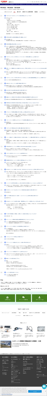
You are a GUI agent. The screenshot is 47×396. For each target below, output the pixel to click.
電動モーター (13, 378)
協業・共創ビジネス (26, 359)
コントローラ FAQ (27, 353)
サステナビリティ (39, 360)
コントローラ (24, 283)
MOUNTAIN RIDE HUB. (26, 369)
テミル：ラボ (25, 362)
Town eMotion (25, 361)
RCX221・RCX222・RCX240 (11, 289)
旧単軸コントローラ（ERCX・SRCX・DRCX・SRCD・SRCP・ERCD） (19, 288)
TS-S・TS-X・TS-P (34, 288)
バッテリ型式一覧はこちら (11, 275)
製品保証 (36, 11)
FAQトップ (3, 282)
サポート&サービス (17, 353)
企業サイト (39, 357)
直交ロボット (39, 282)
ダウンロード (27, 4)
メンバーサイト (42, 11)
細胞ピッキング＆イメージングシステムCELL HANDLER (14, 375)
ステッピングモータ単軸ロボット (17, 282)
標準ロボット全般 (8, 282)
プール (12, 363)
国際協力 (12, 381)
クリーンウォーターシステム (15, 379)
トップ (2, 4)
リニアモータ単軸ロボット (32, 282)
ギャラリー (38, 364)
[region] (23, 391)
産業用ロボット (12, 353)
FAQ (14, 11)
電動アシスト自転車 (5, 360)
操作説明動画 (14, 312)
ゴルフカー (13, 368)
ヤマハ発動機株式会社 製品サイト (5, 353)
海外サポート (22, 4)
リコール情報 (4, 374)
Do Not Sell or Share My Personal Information (35, 391)
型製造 (12, 364)
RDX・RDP (40, 288)
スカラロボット (3, 283)
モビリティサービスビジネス (15, 382)
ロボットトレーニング (8, 11)
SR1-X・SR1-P (3, 289)
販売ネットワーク (34, 4)
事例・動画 (12, 4)
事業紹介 (39, 4)
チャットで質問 (22, 353)
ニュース (38, 363)
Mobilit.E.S (24, 373)
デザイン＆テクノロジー (40, 367)
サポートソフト (22, 289)
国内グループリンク (40, 374)
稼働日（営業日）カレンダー (28, 315)
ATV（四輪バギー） (5, 370)
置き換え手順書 (28, 289)
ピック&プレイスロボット (11, 283)
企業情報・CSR (39, 359)
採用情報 (38, 368)
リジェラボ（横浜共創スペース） (28, 367)
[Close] (46, 391)
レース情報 (38, 371)
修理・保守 (19, 11)
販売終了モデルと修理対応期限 (28, 11)
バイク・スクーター (5, 359)
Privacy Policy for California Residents (6, 394)
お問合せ (44, 4)
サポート (17, 4)
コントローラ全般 (4, 288)
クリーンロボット (18, 283)
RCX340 (18, 289)
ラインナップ (6, 4)
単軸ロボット (25, 282)
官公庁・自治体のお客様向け (28, 357)
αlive (23, 370)
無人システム (13, 367)
